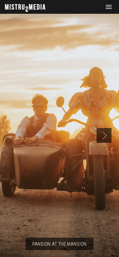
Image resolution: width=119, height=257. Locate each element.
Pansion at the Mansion (59, 244)
